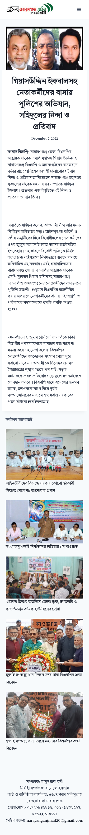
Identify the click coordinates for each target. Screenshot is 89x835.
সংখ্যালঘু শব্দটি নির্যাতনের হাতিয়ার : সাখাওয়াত (42, 547)
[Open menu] (79, 9)
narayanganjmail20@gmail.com (55, 821)
